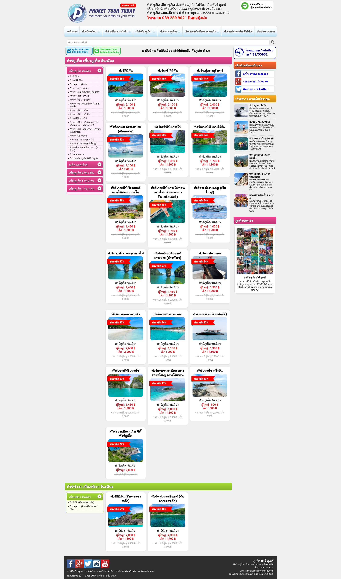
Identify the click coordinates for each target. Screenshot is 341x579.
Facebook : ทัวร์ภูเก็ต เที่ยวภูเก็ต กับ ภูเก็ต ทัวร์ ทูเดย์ (71, 563)
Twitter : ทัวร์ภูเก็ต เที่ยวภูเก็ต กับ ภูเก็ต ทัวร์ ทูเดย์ (88, 563)
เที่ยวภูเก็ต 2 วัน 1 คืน (81, 172)
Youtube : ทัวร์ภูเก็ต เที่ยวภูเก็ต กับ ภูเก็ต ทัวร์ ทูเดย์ (105, 563)
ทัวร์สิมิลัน (74, 76)
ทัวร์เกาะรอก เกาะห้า (79, 88)
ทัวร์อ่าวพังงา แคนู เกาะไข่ (82, 139)
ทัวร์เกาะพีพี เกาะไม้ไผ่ (80, 114)
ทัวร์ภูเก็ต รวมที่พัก (115, 31)
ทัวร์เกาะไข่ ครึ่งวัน (78, 136)
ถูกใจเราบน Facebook (255, 73)
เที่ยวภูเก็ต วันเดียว (80, 70)
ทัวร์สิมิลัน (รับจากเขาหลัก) (82, 502)
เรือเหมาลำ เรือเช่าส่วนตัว (200, 31)
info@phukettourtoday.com (260, 571)
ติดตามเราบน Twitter (255, 89)
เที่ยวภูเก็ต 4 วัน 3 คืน (81, 188)
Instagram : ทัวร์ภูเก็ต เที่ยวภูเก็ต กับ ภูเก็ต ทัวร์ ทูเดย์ (96, 563)
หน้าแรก (72, 31)
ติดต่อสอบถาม (266, 31)
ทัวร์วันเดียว (89, 31)
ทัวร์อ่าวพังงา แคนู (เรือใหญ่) (83, 143)
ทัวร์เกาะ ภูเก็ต (168, 31)
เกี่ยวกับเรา (93, 571)
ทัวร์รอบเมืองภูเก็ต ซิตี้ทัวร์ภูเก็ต (84, 158)
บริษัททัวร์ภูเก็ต (76, 571)
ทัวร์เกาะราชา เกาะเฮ (79, 96)
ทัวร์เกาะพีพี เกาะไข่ (79, 110)
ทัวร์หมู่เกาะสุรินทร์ (78, 84)
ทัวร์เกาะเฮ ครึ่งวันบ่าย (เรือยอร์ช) (85, 92)
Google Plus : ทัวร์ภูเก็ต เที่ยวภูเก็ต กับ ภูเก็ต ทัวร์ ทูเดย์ (79, 563)
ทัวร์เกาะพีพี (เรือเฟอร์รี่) (80, 100)
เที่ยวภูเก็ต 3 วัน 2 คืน (81, 180)
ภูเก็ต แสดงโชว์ (78, 164)
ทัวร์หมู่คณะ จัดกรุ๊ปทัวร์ (238, 31)
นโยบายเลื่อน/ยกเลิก (127, 571)
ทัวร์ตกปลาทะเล (77, 154)
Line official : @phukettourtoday (261, 6)
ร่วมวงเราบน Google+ (255, 81)
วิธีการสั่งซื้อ (107, 571)
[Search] (272, 42)
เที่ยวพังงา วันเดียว (80, 496)
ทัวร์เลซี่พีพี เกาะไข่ (78, 118)
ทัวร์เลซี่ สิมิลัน (76, 80)
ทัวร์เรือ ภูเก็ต (143, 31)
